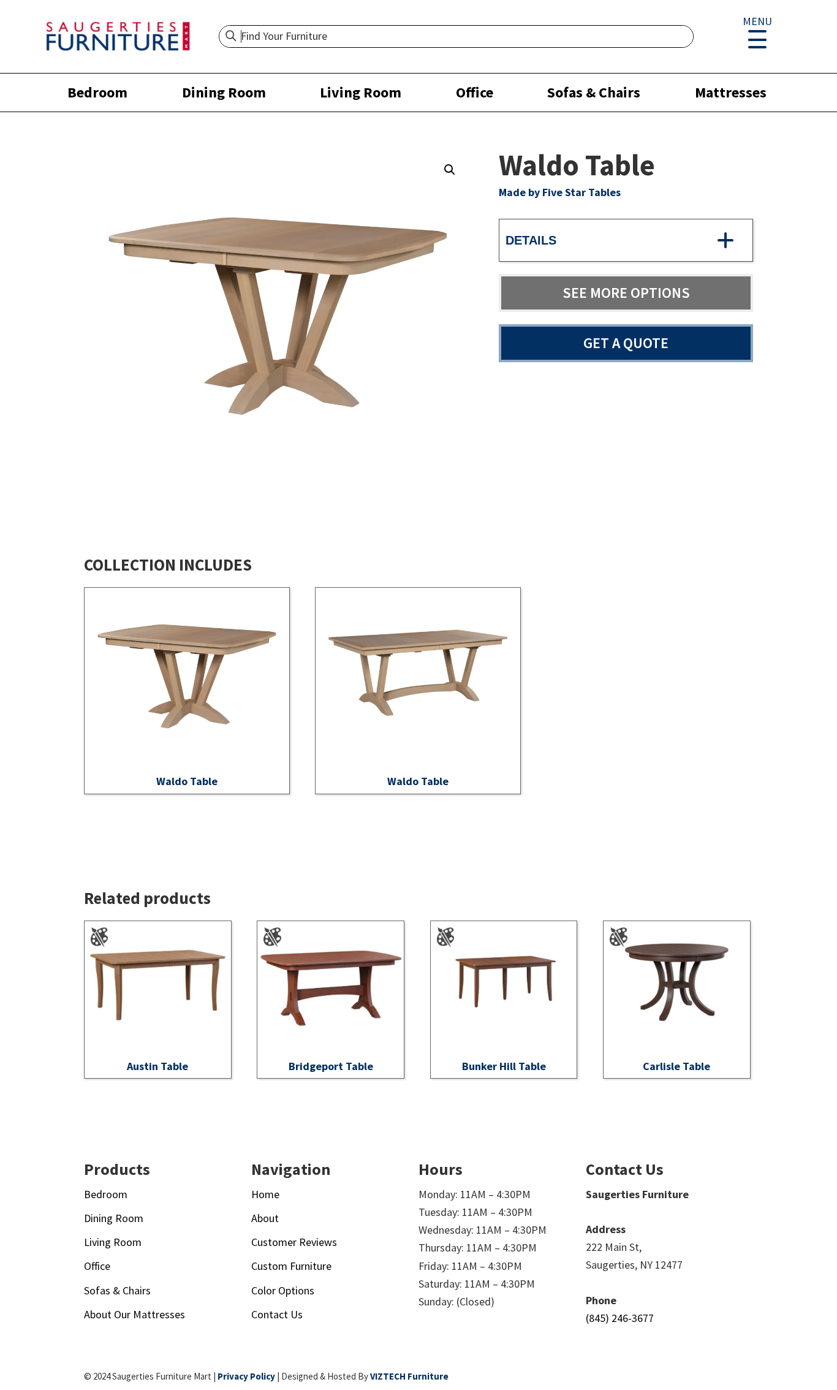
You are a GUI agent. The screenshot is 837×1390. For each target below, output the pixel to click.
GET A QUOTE (625, 342)
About (265, 1218)
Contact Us (277, 1314)
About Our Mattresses (134, 1314)
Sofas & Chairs (593, 92)
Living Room (360, 92)
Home (265, 1194)
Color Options (282, 1290)
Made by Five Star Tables (560, 192)
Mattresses (731, 92)
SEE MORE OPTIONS (626, 292)
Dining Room (224, 92)
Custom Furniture (291, 1266)
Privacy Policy (246, 1376)
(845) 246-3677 (620, 1318)
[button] (450, 170)
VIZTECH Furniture (409, 1376)
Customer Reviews (294, 1242)
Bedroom (97, 92)
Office (474, 92)
